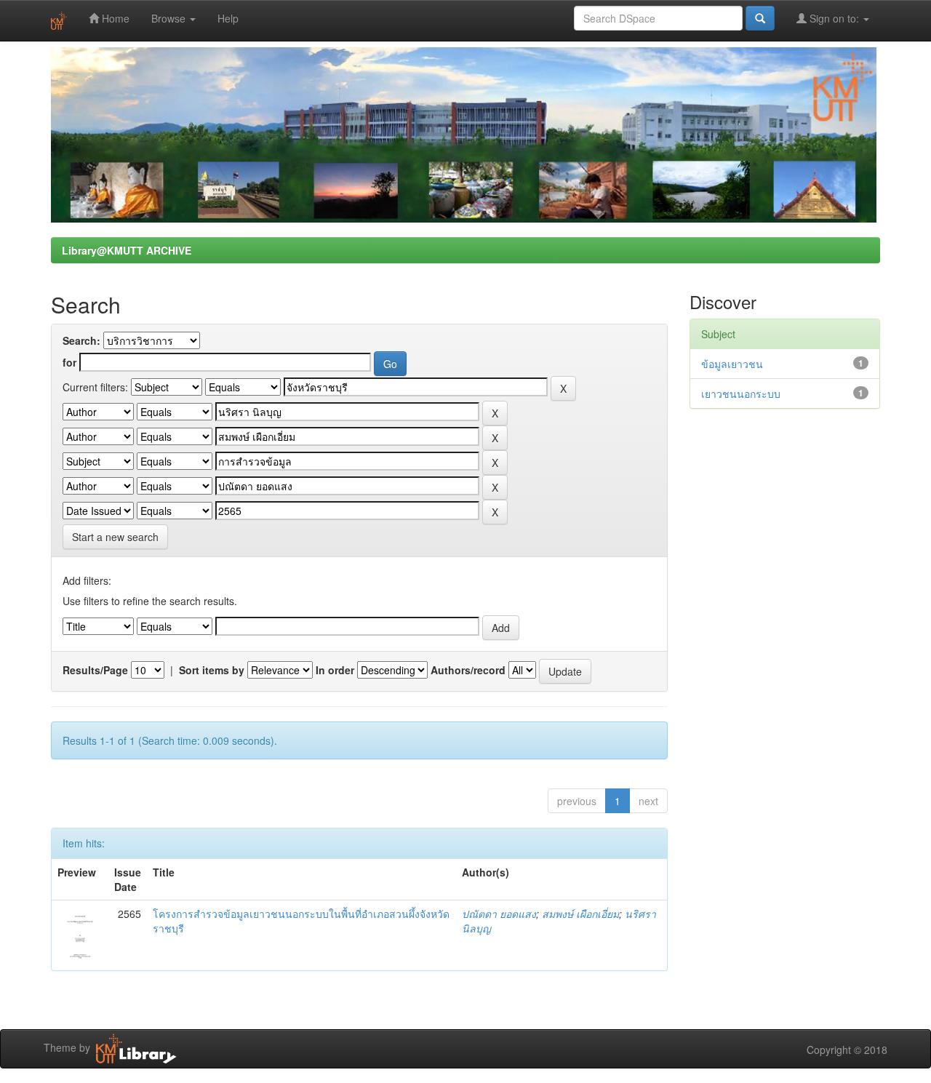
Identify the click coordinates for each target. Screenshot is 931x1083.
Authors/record (468, 670)
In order (335, 670)
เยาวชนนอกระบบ (740, 393)
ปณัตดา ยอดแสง (499, 913)
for (69, 362)
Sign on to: (834, 18)
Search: (81, 340)
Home (114, 18)
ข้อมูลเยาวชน (732, 363)
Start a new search (115, 536)
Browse (169, 18)
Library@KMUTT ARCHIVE (126, 250)
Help (228, 18)
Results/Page (95, 670)
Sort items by (211, 670)
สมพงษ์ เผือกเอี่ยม (580, 913)
